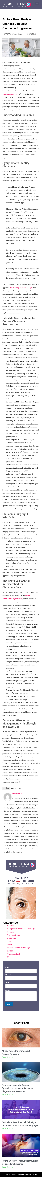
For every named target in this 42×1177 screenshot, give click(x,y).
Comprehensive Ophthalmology (20, 929)
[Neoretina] (7, 800)
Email (7, 982)
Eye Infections (13, 935)
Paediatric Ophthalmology (18, 948)
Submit (9, 1004)
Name (7, 967)
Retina (10, 951)
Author (6, 788)
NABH (10, 945)
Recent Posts (16, 788)
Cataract (10, 926)
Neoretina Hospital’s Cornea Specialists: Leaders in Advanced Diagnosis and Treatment (17, 1088)
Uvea (9, 957)
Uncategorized (13, 954)
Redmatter (32, 1174)
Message (8, 990)
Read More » (7, 1057)
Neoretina (17, 794)
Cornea (10, 932)
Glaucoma (11, 938)
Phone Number (10, 975)
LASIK (10, 941)
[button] (37, 3)
